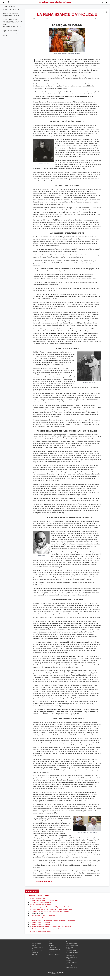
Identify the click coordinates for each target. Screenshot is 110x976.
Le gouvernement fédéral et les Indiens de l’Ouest (44, 900)
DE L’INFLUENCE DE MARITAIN (10, 19)
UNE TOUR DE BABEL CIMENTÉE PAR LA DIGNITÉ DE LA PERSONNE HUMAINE (12, 23)
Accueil (27, 7)
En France (51, 945)
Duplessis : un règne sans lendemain (40, 905)
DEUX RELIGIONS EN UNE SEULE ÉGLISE (11, 31)
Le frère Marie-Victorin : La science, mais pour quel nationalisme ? (48, 929)
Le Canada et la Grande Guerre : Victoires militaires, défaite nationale (49, 911)
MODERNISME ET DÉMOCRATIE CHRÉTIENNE (11, 16)
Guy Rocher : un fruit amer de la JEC (40, 931)
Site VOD (51, 943)
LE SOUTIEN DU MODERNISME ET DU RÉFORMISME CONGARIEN (12, 27)
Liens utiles (32, 7)
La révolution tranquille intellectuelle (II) (41, 924)
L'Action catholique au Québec (71, 963)
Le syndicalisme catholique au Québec (71, 966)
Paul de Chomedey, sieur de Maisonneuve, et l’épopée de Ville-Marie (49, 907)
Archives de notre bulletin (42, 7)
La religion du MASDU (8, 6)
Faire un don (35, 952)
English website (53, 947)
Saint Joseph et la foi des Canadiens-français (72, 944)
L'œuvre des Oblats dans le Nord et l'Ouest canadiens (72, 952)
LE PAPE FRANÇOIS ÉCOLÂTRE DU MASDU (12, 34)
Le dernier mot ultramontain (37, 898)
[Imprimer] (106, 12)
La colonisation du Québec (70, 947)
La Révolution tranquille (36, 918)
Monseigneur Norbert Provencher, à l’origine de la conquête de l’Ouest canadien (53, 920)
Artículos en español (54, 953)
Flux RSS (34, 954)
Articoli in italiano (53, 951)
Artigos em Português (54, 954)
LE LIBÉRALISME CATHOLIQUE (10, 13)
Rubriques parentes (32, 891)
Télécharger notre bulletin (44, 881)
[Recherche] (8, 2)
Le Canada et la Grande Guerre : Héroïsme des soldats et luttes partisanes (51, 909)
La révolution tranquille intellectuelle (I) (41, 922)
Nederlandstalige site (54, 949)
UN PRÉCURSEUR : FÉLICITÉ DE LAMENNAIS (11, 10)
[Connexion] (107, 2)
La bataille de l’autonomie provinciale (40, 902)
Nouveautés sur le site (37, 947)
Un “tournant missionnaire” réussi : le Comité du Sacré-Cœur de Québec (50, 927)
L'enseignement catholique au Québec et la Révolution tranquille (71, 958)
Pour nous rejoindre (37, 951)
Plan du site (35, 949)
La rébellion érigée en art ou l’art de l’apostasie (43, 916)
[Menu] (3, 2)
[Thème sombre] (102, 2)
